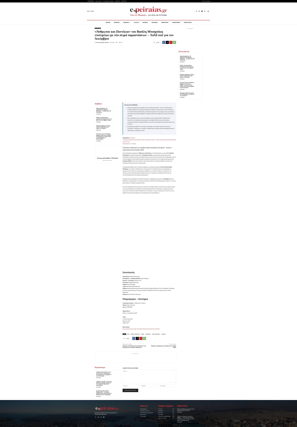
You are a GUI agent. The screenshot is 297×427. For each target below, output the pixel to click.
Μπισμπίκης (148, 334)
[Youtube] (104, 417)
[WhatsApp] (174, 42)
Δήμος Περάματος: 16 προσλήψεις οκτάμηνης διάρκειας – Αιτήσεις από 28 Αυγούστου (103, 110)
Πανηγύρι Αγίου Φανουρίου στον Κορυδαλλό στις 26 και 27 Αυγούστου (187, 94)
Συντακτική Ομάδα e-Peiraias (102, 42)
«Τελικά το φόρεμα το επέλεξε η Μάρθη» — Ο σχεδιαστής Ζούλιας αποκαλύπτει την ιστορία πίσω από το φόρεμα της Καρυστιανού (186, 418)
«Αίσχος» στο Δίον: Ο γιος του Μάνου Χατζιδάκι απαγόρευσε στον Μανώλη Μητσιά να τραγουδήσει (104, 383)
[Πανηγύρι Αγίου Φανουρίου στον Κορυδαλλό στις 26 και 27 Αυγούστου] (198, 95)
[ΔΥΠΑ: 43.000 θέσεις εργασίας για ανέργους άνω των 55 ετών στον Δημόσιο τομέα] (116, 120)
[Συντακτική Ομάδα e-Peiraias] (107, 151)
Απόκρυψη (132, 138)
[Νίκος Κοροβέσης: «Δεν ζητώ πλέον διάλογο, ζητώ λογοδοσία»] (199, 410)
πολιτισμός (163, 334)
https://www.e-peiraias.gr (107, 160)
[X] (205, 11)
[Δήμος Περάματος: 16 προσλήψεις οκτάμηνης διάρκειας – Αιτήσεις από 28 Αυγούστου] (116, 110)
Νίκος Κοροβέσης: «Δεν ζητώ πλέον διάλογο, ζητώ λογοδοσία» (186, 409)
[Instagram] (199, 11)
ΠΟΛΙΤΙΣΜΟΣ (97, 28)
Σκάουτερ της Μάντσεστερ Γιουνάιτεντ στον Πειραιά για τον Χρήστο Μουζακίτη (134, 346)
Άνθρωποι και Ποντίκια (135, 334)
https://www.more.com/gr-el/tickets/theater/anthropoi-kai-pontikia (141, 329)
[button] (208, 11)
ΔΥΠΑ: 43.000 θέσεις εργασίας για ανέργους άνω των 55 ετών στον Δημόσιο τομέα (104, 119)
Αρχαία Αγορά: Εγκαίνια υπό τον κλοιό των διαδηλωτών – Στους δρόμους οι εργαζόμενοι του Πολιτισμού (103, 374)
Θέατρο (142, 334)
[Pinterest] (170, 42)
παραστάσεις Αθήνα (156, 334)
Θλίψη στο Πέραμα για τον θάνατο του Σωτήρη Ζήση (163, 346)
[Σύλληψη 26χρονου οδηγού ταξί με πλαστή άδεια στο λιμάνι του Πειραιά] (116, 128)
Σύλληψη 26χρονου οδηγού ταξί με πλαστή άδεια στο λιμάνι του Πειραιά (103, 127)
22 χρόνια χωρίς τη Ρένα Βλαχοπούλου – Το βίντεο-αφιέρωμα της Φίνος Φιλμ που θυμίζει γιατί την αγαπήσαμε (103, 392)
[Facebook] (196, 11)
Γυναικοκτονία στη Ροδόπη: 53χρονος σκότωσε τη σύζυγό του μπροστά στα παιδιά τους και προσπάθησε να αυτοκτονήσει (103, 136)
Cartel (128, 334)
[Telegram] (202, 11)
